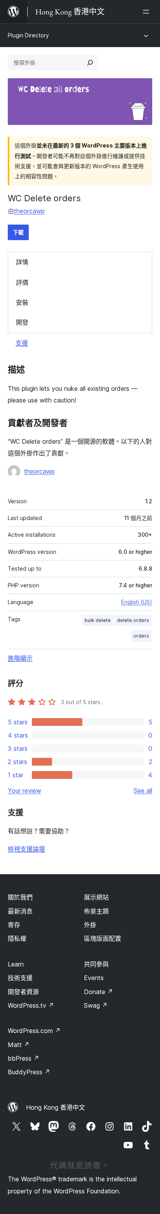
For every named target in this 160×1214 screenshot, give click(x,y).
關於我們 (20, 897)
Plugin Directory (28, 35)
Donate (98, 992)
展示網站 (96, 897)
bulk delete (98, 620)
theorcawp (29, 211)
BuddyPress (29, 1072)
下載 (18, 232)
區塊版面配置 (102, 938)
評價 (22, 282)
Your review (24, 790)
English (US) (136, 602)
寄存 (14, 925)
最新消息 (20, 911)
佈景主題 (96, 911)
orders (141, 636)
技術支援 (20, 978)
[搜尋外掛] (90, 62)
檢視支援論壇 (26, 849)
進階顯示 (20, 658)
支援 (22, 343)
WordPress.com (34, 1031)
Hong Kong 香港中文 (55, 1107)
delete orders (133, 620)
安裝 (22, 302)
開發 (22, 322)
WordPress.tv (31, 1005)
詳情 (22, 262)
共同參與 (96, 964)
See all (143, 790)
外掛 (90, 925)
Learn (16, 964)
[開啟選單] (147, 11)
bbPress (23, 1058)
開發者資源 (23, 992)
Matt (19, 1045)
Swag (96, 1005)
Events (94, 978)
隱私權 (17, 938)
